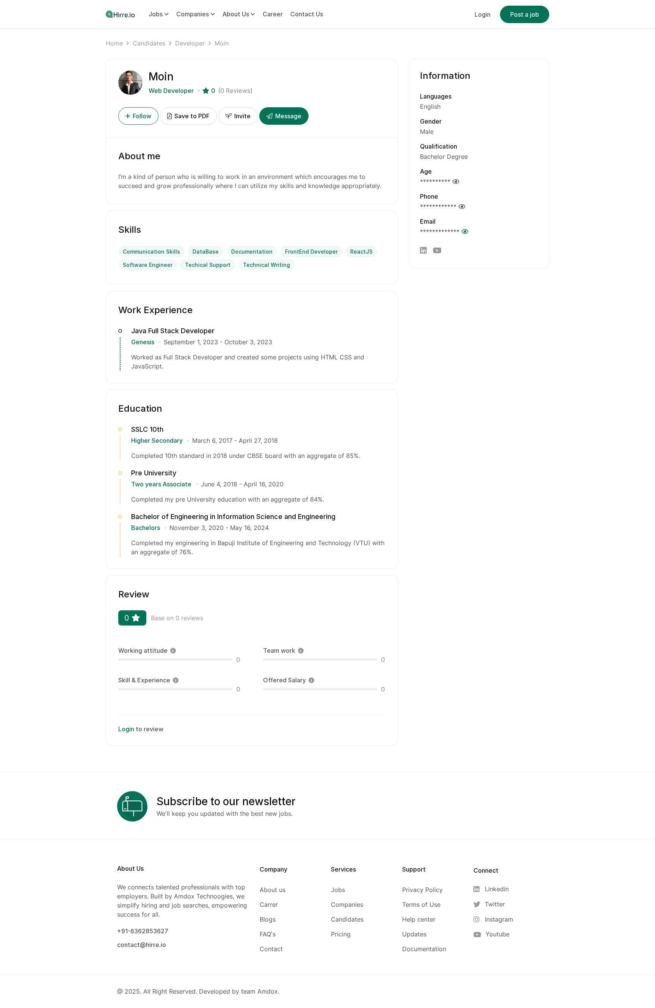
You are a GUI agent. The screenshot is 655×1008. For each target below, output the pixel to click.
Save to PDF (191, 116)
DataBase (206, 251)
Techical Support (207, 265)
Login (482, 14)
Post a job (524, 14)
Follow (142, 116)
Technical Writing (266, 265)
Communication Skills (151, 251)
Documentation (252, 251)
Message (287, 116)
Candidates (149, 43)
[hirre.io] (121, 14)
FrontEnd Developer (311, 251)
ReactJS (361, 251)
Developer (190, 43)
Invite (242, 116)
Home (114, 43)
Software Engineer (147, 265)
